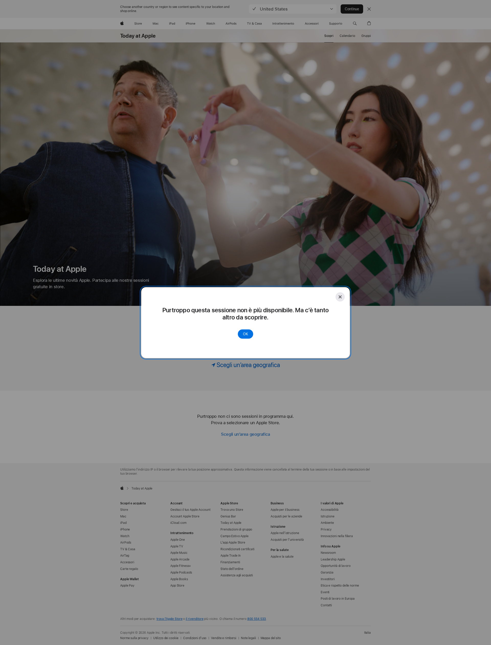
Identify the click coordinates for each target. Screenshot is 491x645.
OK (245, 334)
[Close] (340, 297)
